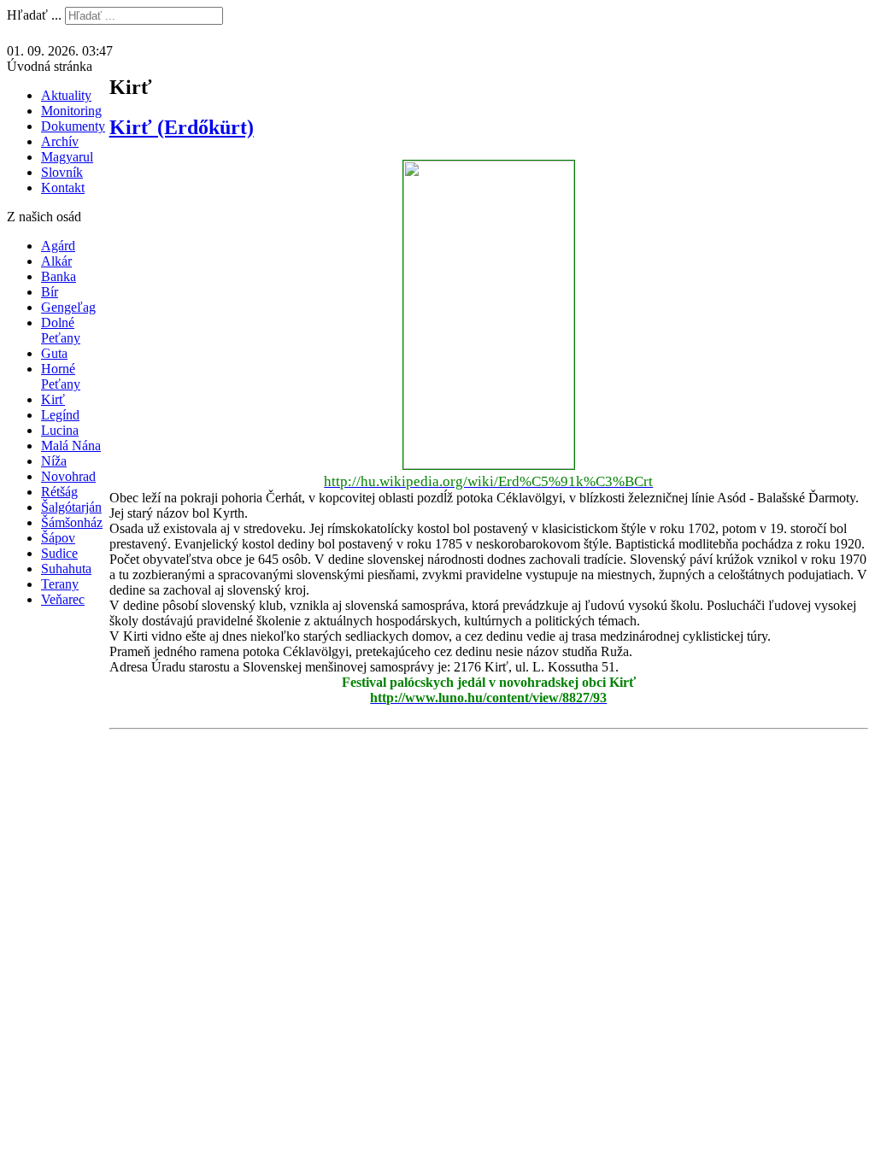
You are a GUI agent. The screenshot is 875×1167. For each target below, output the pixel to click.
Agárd (58, 245)
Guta (54, 353)
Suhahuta (66, 568)
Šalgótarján (71, 507)
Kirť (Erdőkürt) (181, 127)
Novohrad (68, 476)
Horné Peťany (60, 376)
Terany (60, 584)
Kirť (53, 399)
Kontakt (63, 187)
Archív (60, 141)
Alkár (56, 261)
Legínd (60, 415)
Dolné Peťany (60, 330)
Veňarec (63, 599)
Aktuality (66, 95)
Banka (58, 276)
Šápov (58, 538)
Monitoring (71, 110)
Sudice (59, 553)
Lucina (60, 430)
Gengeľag (68, 307)
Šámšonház (72, 522)
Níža (54, 461)
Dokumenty (73, 126)
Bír (49, 291)
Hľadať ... (34, 15)
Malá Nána (71, 445)
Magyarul (67, 157)
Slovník (62, 172)
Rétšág (59, 491)
